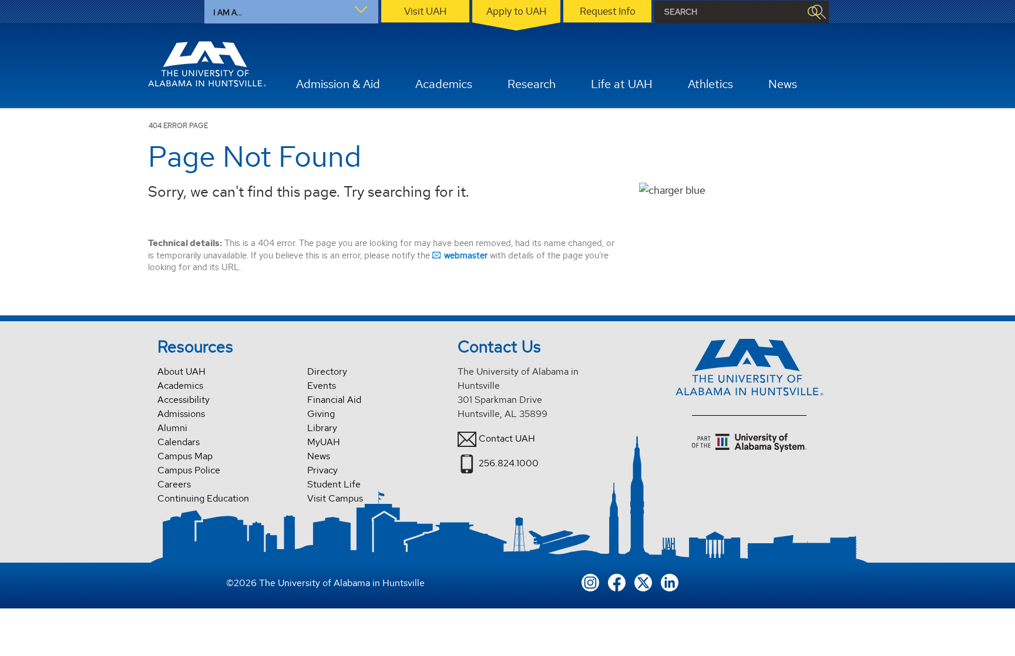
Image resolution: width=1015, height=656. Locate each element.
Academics (180, 385)
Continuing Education (203, 498)
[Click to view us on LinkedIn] (669, 581)
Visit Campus (335, 498)
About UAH (181, 371)
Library (322, 428)
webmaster (466, 255)
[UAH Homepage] (207, 64)
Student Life (334, 484)
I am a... (227, 12)
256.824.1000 (509, 463)
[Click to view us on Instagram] (590, 581)
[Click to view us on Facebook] (617, 581)
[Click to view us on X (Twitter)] (643, 581)
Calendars (178, 442)
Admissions (181, 414)
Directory (327, 371)
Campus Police (188, 470)
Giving (321, 414)
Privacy (322, 470)
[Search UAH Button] (813, 12)
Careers (174, 484)
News (318, 456)
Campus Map (185, 456)
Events (321, 385)
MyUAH (323, 442)
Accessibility (183, 399)
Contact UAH (507, 438)
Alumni (172, 428)
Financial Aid (334, 399)
